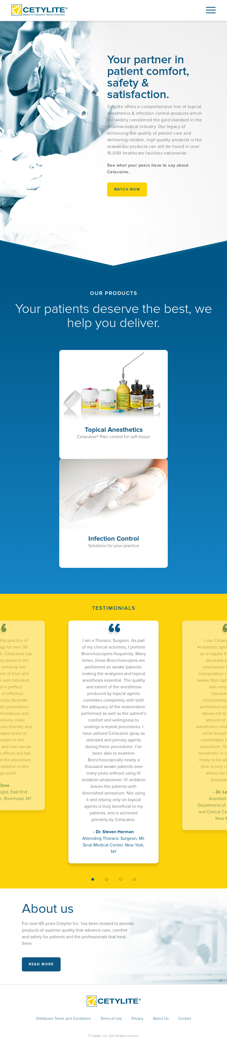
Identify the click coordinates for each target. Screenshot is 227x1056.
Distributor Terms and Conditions (63, 1019)
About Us (161, 1019)
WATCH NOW (127, 189)
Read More (41, 964)
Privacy (137, 1019)
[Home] (39, 14)
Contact (184, 1019)
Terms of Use (111, 1019)
